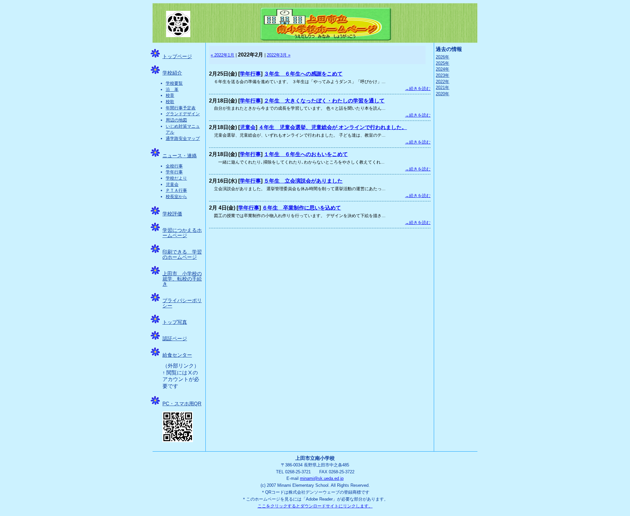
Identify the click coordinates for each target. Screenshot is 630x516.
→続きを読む (417, 88)
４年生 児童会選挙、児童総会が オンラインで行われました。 (333, 127)
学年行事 (174, 171)
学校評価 (172, 213)
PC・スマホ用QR (181, 403)
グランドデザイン (183, 113)
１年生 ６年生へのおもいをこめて (306, 154)
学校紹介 (172, 73)
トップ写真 (174, 322)
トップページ (177, 56)
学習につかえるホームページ (182, 233)
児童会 (172, 184)
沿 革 (172, 89)
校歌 (170, 101)
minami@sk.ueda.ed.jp (322, 478)
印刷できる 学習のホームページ (182, 254)
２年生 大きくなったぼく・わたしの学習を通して (324, 100)
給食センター (177, 355)
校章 (170, 95)
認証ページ (174, 338)
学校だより (176, 178)
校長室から (176, 196)
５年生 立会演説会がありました (303, 181)
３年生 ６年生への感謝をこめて (303, 74)
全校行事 (174, 166)
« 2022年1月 (222, 55)
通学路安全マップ (183, 138)
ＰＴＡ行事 (176, 190)
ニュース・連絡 (179, 155)
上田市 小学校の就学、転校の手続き (182, 279)
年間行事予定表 (181, 107)
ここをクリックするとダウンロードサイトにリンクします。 (315, 506)
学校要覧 (174, 83)
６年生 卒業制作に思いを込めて (301, 208)
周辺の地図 (176, 120)
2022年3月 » (278, 55)
